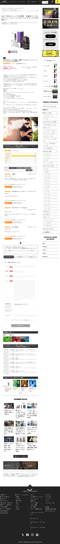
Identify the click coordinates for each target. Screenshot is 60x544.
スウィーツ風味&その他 (36, 509)
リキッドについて (4, 500)
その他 (17, 509)
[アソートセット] (47, 97)
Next (36, 127)
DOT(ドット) (18, 366)
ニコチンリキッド (13, 1)
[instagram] (32, 534)
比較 (17, 502)
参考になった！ (8, 186)
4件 (17, 150)
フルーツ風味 (34, 504)
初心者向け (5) (46, 211)
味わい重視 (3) (46, 214)
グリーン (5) (47, 194)
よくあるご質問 (3, 506)
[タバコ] (45, 72)
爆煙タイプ (33, 500)
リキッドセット (26, 339)
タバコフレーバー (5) (47, 136)
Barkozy (10, 176)
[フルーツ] (46, 77)
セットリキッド (34, 498)
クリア (35, 170)
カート (48, 2)
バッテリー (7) (46, 157)
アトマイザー (49, 496)
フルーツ (18, 338)
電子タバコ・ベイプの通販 (7, 8)
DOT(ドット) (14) (47, 113)
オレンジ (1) (47, 200)
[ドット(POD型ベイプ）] (49, 62)
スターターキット (22, 1)
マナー (17, 504)
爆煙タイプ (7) (46, 127)
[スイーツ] (46, 82)
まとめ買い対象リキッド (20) (49, 124)
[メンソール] (46, 67)
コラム (39, 1)
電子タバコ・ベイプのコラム (21, 494)
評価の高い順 (20, 167)
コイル (47, 500)
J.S (9, 193)
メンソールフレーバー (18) (49, 130)
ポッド (23, 370)
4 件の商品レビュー (21, 63)
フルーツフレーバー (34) (48, 133)
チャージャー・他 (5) (47, 162)
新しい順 (12, 167)
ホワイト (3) (47, 205)
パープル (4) (47, 186)
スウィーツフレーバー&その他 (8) (49, 140)
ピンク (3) (46, 188)
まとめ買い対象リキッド (30, 362)
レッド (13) (46, 203)
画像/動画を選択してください (21, 304)
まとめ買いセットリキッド (37, 496)
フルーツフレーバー (30, 353)
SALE (28, 1)
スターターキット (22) (48, 166)
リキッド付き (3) (47, 222)
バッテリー (48, 498)
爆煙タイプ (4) (46, 217)
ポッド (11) (45, 118)
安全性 (17, 496)
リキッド (32, 494)
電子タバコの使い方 (4, 496)
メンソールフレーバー (30, 349)
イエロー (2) (47, 197)
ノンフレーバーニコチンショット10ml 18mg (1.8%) (8, 388)
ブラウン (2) (47, 183)
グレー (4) (46, 180)
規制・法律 (18, 500)
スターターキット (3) (47, 116)
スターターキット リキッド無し (37, 528)
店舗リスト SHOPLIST (5, 504)
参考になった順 (27, 167)
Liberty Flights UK (4, 510)
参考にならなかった (18, 186)
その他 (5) (46, 171)
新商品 (17, 358)
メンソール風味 (34, 502)
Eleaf (44, 243)
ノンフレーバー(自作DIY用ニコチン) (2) (49, 144)
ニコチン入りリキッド (18, 8)
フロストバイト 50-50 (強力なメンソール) (32, 388)
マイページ (52, 2)
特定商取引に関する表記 (50, 509)
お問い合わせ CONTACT (6, 502)
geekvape (45, 256)
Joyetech (45, 246)
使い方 (17, 506)
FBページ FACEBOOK (5, 509)
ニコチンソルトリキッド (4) (49, 106)
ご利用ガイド (3, 494)
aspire (44, 249)
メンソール (10, 339)
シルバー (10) (47, 174)
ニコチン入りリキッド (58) (49, 121)
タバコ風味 (33, 506)
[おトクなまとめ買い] (49, 92)
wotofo (44, 253)
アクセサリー (48, 494)
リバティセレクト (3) (47, 220)
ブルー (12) (46, 191)
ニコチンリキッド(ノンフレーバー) (37, 513)
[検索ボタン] (46, 2)
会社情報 (47, 507)
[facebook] (27, 534)
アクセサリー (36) (47, 151)
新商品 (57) (45, 109)
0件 (35, 153)
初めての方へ (34, 1)
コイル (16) (45, 160)
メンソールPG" (15, 387)
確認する (21, 325)
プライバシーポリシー (19, 320)
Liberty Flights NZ (4, 513)
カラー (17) (45, 169)
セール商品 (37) (46, 232)
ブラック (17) (47, 208)
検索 (29, 170)
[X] (23, 534)
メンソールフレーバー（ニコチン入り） (10, 9)
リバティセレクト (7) (48, 228)
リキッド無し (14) (47, 225)
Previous (5, 127)
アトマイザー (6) (47, 154)
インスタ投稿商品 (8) (47, 148)
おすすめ (18, 498)
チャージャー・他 (50, 502)
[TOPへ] (30, 485)
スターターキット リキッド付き (37, 523)
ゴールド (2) (47, 177)
